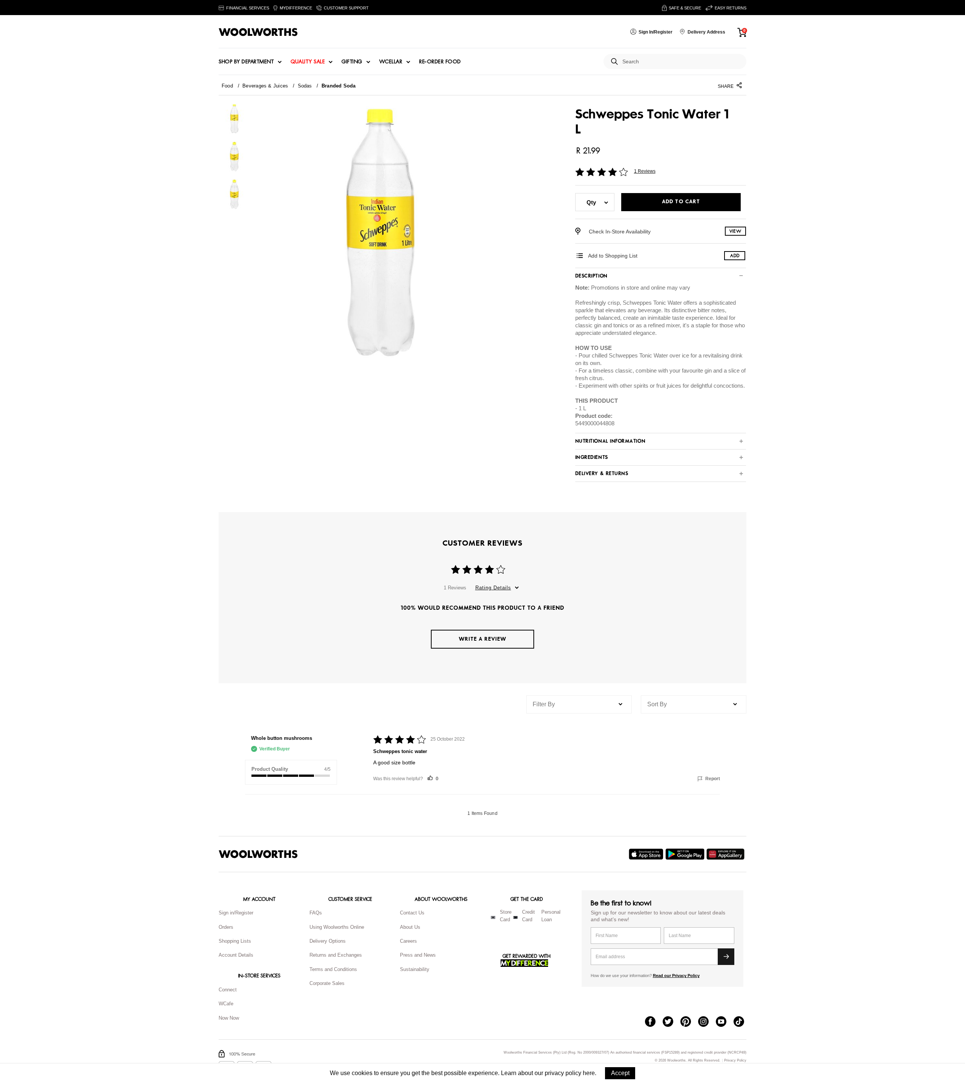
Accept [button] (620, 1073)
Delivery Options (327, 941)
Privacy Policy (735, 1060)
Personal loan (551, 916)
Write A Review (482, 639)
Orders (226, 927)
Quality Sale (308, 61)
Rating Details (493, 588)
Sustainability (414, 969)
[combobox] (681, 62)
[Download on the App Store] (647, 854)
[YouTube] (725, 1022)
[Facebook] (654, 1022)
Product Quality (269, 769)
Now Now (229, 1018)
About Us (410, 927)
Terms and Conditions (333, 969)
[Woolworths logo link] (258, 32)
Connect (228, 989)
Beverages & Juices (265, 86)
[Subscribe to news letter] (726, 956)
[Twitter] (671, 1022)
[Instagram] (707, 1022)
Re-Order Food (440, 61)
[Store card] (493, 917)
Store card (506, 916)
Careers (408, 941)
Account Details (236, 955)
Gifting (352, 61)
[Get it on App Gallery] (726, 854)
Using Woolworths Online (336, 927)
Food (227, 86)
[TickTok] (742, 1022)
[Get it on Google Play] (685, 854)
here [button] (589, 1073)
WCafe (226, 1003)
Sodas (305, 86)
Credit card (528, 916)
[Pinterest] (689, 1022)
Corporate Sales (327, 983)
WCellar (391, 61)
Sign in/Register (236, 913)
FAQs (315, 913)
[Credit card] (515, 917)
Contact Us (412, 913)
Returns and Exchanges (335, 955)
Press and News (418, 955)
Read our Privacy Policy (676, 975)
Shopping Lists (235, 941)
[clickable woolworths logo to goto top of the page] (258, 854)
